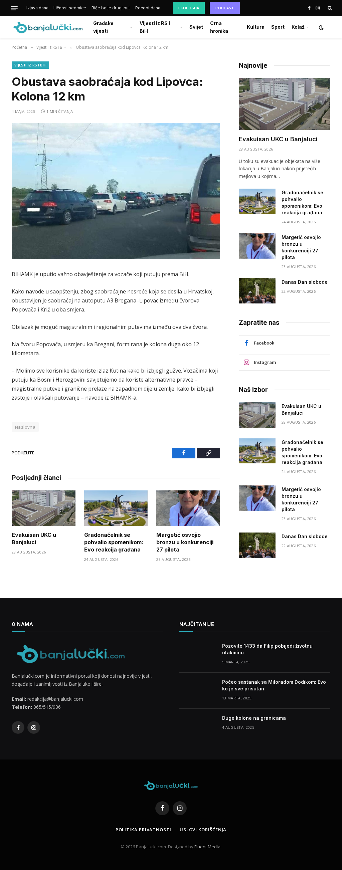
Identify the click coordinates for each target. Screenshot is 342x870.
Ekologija (188, 7)
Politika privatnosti (143, 830)
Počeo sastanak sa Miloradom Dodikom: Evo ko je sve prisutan (274, 685)
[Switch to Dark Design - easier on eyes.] (320, 27)
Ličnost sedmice (69, 7)
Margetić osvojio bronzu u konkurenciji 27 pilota (184, 542)
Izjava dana (37, 7)
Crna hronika (219, 26)
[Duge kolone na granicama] (197, 726)
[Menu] (14, 8)
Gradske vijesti (103, 26)
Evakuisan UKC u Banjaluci (34, 538)
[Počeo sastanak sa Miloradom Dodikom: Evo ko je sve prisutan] (197, 690)
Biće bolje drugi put (111, 7)
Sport (278, 27)
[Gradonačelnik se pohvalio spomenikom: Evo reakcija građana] (116, 508)
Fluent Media (207, 847)
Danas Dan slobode (305, 282)
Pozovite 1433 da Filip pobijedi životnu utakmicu (267, 649)
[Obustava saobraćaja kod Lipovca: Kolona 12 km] (116, 191)
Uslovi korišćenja (203, 830)
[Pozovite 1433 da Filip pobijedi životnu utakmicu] (197, 654)
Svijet (196, 27)
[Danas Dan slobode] (257, 290)
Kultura (256, 27)
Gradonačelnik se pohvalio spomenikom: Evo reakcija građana (113, 542)
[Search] (329, 8)
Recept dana (147, 7)
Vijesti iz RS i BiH (155, 26)
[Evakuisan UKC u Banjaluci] (43, 508)
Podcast (224, 7)
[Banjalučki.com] (48, 27)
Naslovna (25, 427)
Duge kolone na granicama (254, 718)
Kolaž (298, 27)
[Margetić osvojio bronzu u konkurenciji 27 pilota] (188, 508)
